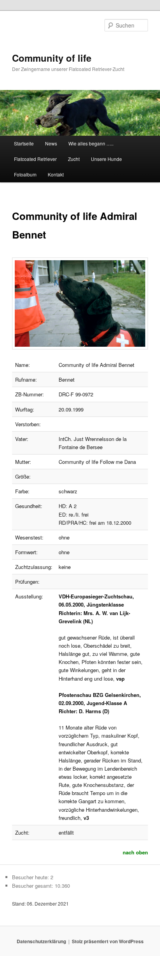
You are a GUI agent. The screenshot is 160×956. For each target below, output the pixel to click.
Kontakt (56, 174)
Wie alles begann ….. (90, 143)
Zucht (74, 159)
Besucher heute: (31, 877)
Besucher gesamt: (33, 885)
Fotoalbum (25, 174)
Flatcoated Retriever (35, 159)
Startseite (24, 143)
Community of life (51, 57)
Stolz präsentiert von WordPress (108, 941)
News (51, 143)
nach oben (135, 852)
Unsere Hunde (106, 159)
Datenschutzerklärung (41, 941)
